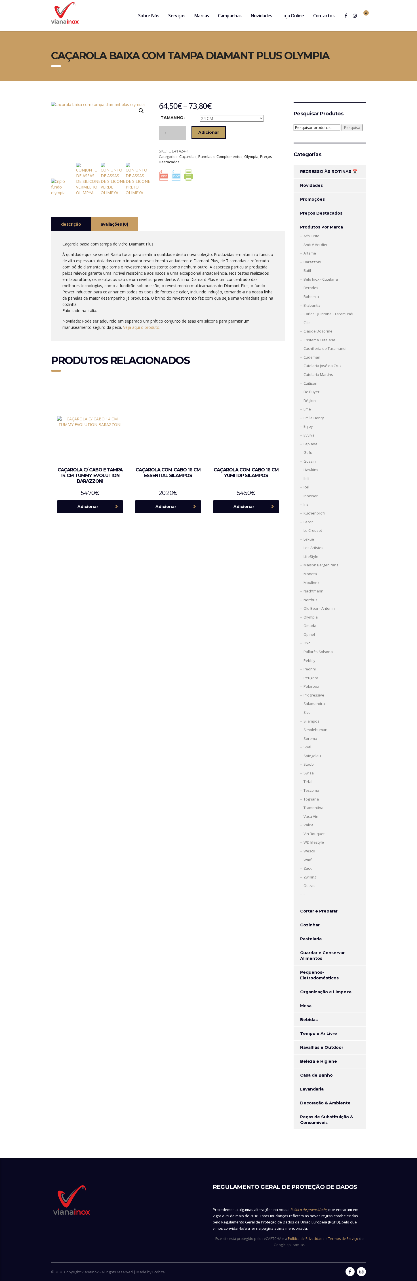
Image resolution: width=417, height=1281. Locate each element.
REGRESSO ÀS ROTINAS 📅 (328, 171)
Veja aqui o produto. (141, 327)
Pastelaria (311, 938)
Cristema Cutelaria (319, 339)
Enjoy (308, 426)
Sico (307, 712)
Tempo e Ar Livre (318, 1033)
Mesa (305, 1005)
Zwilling (310, 877)
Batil (307, 270)
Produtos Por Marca (321, 227)
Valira (308, 824)
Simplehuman (315, 729)
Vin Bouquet (314, 833)
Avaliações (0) (114, 224)
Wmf (307, 859)
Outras (309, 885)
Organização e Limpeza (325, 991)
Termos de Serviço (343, 1238)
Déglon (310, 400)
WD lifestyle (314, 842)
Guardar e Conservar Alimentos (322, 955)
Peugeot (311, 677)
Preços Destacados (321, 213)
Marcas (201, 15)
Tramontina (313, 807)
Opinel (309, 634)
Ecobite (158, 1271)
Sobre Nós (148, 15)
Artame (310, 253)
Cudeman (312, 357)
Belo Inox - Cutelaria (321, 279)
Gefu (308, 452)
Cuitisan (310, 383)
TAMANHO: (173, 117)
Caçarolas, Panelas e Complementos (211, 156)
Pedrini (310, 669)
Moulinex (311, 582)
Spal (307, 746)
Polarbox (311, 686)
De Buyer (311, 391)
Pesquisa (352, 127)
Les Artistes (313, 547)
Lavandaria (312, 1089)
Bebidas (309, 1019)
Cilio (307, 322)
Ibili (306, 478)
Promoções (312, 199)
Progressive (314, 695)
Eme (307, 409)
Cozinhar (310, 925)
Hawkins (311, 469)
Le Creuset (313, 530)
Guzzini (310, 461)
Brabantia (312, 305)
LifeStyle (311, 556)
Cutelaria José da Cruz (323, 365)
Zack (308, 868)
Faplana (310, 443)
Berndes (311, 287)
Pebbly (309, 660)
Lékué (309, 539)
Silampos (311, 721)
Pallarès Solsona (318, 651)
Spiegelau (312, 755)
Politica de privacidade (308, 1209)
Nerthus (310, 599)
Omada (310, 625)
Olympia (251, 156)
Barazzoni (312, 261)
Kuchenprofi (314, 513)
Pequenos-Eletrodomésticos (319, 975)
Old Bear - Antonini (320, 608)
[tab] (71, 224)
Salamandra (314, 703)
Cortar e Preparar (319, 911)
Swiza (309, 773)
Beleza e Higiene (318, 1061)
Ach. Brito (311, 235)
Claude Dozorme (318, 331)
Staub (309, 764)
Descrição (71, 224)
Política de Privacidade (306, 1238)
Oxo (307, 642)
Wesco (309, 851)
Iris (306, 504)
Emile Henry (314, 417)
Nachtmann (313, 591)
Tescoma (311, 790)
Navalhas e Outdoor (321, 1047)
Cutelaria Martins (318, 374)
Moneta (310, 573)
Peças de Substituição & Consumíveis (326, 1119)
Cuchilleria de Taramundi (325, 348)
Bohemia (311, 296)
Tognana (311, 799)
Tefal (308, 781)
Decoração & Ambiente (325, 1103)
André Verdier (316, 244)
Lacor (308, 521)
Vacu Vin (311, 816)
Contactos (323, 15)
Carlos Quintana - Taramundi (328, 313)
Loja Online (292, 15)
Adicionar (208, 132)
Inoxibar (311, 495)
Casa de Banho (316, 1075)
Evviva (309, 435)
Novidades (261, 15)
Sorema (310, 738)
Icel (306, 487)
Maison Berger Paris (321, 565)
